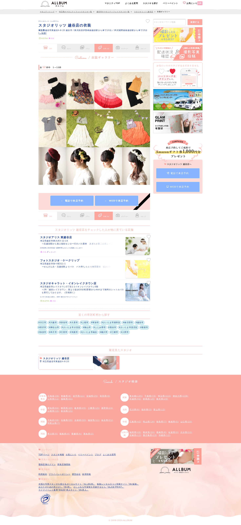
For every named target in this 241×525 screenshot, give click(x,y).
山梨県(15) (53, 411)
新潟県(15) (67, 411)
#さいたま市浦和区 (111, 322)
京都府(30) (80, 420)
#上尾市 (85, 322)
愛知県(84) (53, 408)
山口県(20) (186, 422)
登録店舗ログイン (47, 464)
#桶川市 (104, 332)
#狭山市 (87, 327)
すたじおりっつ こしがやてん (49, 21)
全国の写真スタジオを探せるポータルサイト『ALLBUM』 (67, 484)
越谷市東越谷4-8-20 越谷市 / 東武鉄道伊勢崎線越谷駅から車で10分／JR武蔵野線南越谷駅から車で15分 (93, 30)
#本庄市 (53, 332)
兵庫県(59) (67, 420)
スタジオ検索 (57, 454)
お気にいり (194, 3)
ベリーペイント (85, 454)
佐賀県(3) (173, 432)
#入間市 (125, 332)
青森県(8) (66, 396)
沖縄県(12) (165, 435)
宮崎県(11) (135, 435)
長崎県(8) (161, 432)
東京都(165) (136, 396)
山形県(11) (53, 399)
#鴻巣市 (74, 332)
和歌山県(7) (54, 423)
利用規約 (43, 474)
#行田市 (63, 332)
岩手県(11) (79, 396)
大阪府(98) (53, 420)
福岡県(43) (135, 432)
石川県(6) (135, 409)
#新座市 (144, 327)
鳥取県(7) (161, 422)
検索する (195, 22)
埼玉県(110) (164, 396)
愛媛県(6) (76, 434)
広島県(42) (135, 422)
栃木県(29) (162, 399)
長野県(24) (107, 408)
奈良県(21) (107, 420)
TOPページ (44, 454)
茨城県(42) (135, 399)
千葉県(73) (150, 396)
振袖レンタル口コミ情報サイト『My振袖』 (118, 484)
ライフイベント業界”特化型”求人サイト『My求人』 (64, 490)
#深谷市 (63, 322)
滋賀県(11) (94, 420)
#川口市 (42, 322)
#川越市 (53, 322)
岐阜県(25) (80, 408)
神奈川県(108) (180, 396)
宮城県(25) (92, 396)
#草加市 (95, 322)
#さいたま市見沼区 (128, 327)
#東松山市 (54, 327)
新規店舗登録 (63, 464)
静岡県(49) (67, 408)
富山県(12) (159, 409)
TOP (50, 48)
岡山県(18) (149, 422)
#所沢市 (42, 327)
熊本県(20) (149, 432)
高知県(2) (88, 434)
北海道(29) (53, 396)
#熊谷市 (112, 327)
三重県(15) (94, 408)
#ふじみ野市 (100, 327)
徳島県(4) (65, 434)
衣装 (106, 48)
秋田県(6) (105, 396)
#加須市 (42, 332)
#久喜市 (74, 322)
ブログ (98, 454)
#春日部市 (128, 322)
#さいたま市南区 (89, 332)
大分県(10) (186, 432)
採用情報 (86, 474)
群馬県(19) (149, 399)
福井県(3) (146, 409)
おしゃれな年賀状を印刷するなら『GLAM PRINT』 (98, 487)
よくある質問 (109, 454)
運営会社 (76, 474)
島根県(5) (173, 422)
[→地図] (42, 33)
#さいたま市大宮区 (71, 327)
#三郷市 (114, 332)
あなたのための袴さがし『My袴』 (55, 487)
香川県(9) (53, 434)
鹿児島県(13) (150, 435)
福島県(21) (67, 399)
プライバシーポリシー (59, 474)
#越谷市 (140, 322)
